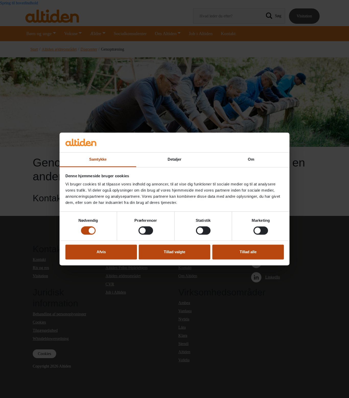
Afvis (101, 252)
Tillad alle (248, 252)
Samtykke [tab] (98, 159)
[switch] (145, 231)
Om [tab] (251, 159)
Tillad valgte (174, 252)
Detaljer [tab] (175, 159)
